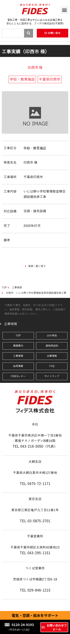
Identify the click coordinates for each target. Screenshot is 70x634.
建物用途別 (52, 345)
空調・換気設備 (35, 211)
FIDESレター (18, 376)
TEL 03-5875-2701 (35, 521)
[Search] (28, 33)
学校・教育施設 (35, 148)
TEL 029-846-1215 (35, 590)
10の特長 (52, 335)
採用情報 (18, 366)
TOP (18, 335)
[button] (64, 10)
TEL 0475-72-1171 (35, 484)
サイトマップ (51, 376)
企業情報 (52, 356)
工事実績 (18, 356)
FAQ (51, 366)
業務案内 (18, 345)
